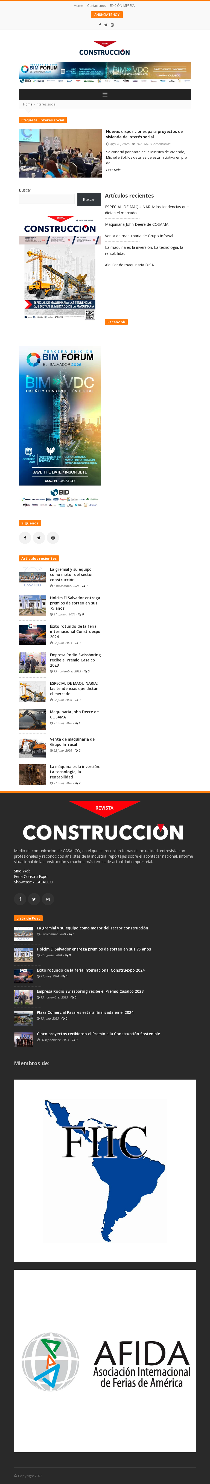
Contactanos (96, 5)
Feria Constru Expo (31, 876)
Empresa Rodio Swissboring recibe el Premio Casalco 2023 (75, 660)
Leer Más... (114, 169)
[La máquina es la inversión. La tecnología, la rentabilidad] (32, 774)
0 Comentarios (159, 143)
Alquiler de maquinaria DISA (129, 264)
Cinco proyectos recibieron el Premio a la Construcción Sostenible (98, 1033)
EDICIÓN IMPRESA (122, 5)
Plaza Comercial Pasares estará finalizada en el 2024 (85, 1012)
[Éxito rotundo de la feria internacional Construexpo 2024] (32, 634)
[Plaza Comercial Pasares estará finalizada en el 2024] (23, 1018)
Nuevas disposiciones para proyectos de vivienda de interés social (144, 134)
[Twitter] (106, 24)
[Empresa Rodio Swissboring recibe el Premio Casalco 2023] (32, 662)
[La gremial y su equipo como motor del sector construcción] (32, 577)
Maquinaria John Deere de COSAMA (136, 224)
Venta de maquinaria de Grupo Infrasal (139, 235)
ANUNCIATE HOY (106, 14)
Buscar (25, 190)
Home (78, 5)
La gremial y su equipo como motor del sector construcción (71, 574)
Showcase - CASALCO (33, 881)
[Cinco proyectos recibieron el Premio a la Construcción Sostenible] (23, 1039)
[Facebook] (100, 24)
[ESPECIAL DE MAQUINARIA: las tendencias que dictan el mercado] (32, 691)
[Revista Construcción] (105, 48)
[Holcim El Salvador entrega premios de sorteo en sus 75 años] (32, 605)
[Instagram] (112, 24)
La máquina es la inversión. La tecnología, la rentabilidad (75, 772)
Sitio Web (22, 871)
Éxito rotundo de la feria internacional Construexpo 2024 (75, 631)
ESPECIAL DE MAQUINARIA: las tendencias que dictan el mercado (74, 688)
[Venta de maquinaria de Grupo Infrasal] (32, 746)
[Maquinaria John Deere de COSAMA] (32, 719)
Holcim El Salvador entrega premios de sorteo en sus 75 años (75, 603)
